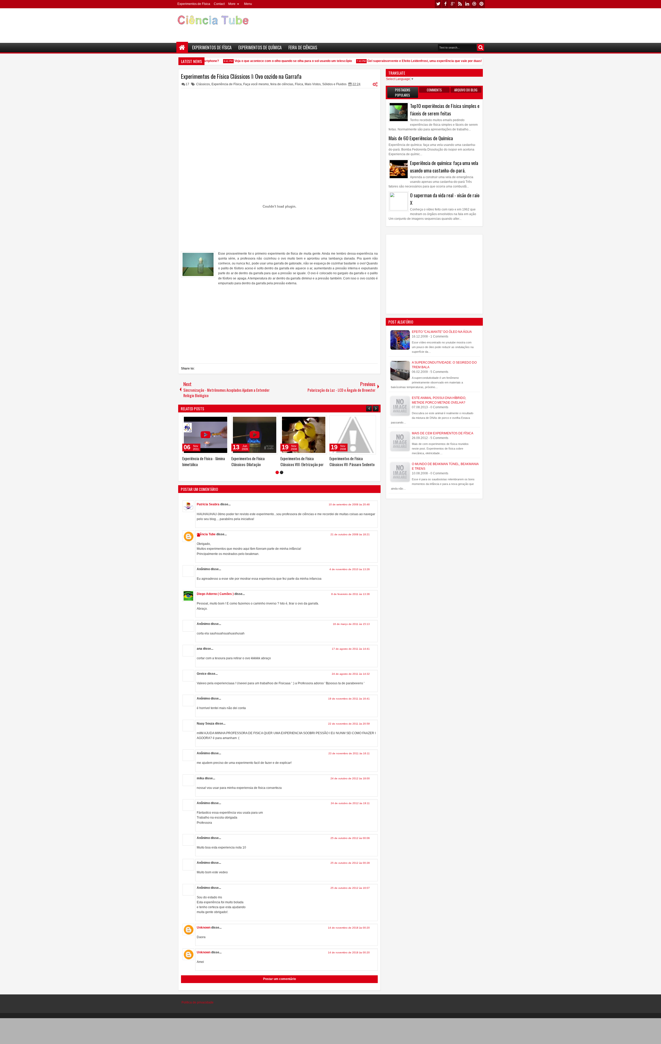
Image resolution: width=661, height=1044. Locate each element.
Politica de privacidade (198, 1002)
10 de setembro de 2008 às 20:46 (349, 504)
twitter (438, 4)
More (231, 4)
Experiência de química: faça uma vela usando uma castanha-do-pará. (444, 166)
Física (299, 84)
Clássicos (203, 84)
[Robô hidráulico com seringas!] (352, 435)
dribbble (474, 4)
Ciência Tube (206, 534)
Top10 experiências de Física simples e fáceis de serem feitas (444, 109)
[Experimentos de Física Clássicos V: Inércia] (254, 435)
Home (182, 47)
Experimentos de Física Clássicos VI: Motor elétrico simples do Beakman (202, 464)
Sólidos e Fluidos (334, 84)
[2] (281, 472)
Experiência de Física (226, 84)
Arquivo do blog (465, 89)
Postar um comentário (279, 979)
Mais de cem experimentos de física (442, 433)
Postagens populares (402, 92)
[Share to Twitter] (217, 420)
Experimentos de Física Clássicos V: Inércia (248, 461)
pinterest (481, 4)
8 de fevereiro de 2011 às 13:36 (350, 594)
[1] (277, 472)
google (452, 4)
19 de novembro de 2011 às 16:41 (349, 698)
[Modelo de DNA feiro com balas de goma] (303, 435)
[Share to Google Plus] (223, 420)
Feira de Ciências (302, 47)
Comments (434, 89)
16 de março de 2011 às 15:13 (351, 624)
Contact (219, 4)
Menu (248, 4)
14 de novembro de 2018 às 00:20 (349, 927)
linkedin (467, 4)
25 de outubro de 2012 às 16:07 (350, 887)
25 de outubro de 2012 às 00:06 (350, 838)
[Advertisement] (391, 23)
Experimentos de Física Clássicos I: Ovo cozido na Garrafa (241, 76)
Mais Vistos (313, 84)
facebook (445, 4)
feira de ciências (281, 84)
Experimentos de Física (193, 4)
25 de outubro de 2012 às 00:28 (350, 862)
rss (460, 4)
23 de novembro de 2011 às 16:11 (349, 753)
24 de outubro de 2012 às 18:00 (350, 778)
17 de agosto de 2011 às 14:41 (351, 648)
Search (480, 47)
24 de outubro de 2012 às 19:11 (350, 803)
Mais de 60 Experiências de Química (421, 138)
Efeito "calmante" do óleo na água (442, 332)
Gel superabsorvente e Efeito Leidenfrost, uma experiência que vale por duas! (414, 61)
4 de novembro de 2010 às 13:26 (349, 569)
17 (187, 84)
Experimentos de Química (260, 47)
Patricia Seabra (208, 504)
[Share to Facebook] (211, 420)
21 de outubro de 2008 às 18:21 (350, 534)
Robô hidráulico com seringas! (351, 458)
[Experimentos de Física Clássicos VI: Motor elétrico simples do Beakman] (205, 435)
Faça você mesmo (256, 84)
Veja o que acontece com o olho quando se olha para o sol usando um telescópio (282, 61)
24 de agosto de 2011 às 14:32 (351, 673)
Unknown (203, 927)
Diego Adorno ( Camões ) (215, 594)
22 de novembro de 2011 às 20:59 (349, 723)
